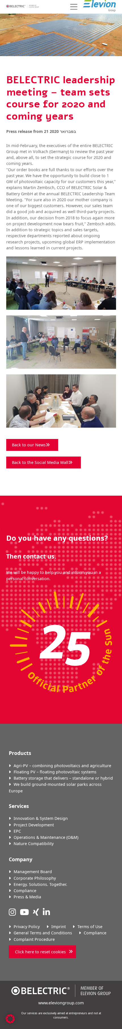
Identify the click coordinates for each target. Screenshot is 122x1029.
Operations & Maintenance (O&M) (46, 837)
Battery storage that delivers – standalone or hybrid (63, 778)
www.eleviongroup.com (61, 1002)
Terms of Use (89, 926)
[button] (72, 6)
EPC (17, 831)
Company (20, 859)
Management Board (33, 871)
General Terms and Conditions (43, 932)
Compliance (25, 890)
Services (19, 806)
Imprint (58, 926)
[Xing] (36, 912)
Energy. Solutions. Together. (40, 884)
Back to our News (29, 444)
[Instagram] (12, 912)
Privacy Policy (27, 926)
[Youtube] (24, 912)
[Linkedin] (46, 912)
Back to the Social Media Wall (40, 462)
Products (20, 753)
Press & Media (27, 896)
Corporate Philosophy (35, 878)
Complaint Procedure (34, 939)
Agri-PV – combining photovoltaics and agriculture (62, 765)
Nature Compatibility (34, 843)
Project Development (34, 825)
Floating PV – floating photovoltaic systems (55, 772)
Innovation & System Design (41, 818)
